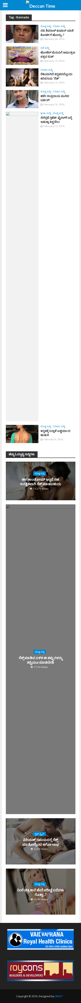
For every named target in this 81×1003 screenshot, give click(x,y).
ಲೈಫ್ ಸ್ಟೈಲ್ (39, 833)
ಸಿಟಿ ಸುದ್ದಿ (44, 47)
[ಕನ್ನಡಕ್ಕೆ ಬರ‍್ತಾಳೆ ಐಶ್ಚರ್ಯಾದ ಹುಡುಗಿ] (22, 434)
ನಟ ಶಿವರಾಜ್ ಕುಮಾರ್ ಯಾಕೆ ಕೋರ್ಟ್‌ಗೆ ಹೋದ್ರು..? (57, 33)
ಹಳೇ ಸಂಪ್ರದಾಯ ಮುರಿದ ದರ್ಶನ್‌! (54, 98)
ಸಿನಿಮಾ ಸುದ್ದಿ (59, 26)
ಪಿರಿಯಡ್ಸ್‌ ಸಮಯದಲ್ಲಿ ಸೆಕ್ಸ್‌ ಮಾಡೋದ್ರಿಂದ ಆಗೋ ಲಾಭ (40, 841)
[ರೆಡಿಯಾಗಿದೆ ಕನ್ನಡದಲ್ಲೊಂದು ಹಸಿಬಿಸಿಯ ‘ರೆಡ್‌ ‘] (22, 77)
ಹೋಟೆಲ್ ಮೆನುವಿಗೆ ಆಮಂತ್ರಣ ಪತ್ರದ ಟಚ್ (57, 54)
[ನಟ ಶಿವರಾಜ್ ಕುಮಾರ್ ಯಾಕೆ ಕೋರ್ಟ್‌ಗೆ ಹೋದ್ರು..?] (22, 33)
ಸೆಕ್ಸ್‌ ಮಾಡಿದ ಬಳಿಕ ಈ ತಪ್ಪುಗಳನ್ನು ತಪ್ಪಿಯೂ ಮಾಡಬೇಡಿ (41, 660)
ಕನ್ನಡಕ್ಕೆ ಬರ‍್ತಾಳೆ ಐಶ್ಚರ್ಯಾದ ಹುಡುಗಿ (55, 433)
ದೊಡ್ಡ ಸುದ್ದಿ (45, 26)
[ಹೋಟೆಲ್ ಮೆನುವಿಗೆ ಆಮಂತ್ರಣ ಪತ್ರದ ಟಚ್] (22, 55)
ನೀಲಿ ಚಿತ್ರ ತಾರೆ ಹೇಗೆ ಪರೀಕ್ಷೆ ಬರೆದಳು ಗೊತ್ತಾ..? (40, 892)
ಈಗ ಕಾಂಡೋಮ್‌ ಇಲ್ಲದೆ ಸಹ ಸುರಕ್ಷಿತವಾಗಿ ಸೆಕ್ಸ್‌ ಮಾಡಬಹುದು (40, 481)
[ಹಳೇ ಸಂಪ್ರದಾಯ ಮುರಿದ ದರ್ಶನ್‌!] (22, 99)
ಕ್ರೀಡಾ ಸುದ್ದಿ (45, 113)
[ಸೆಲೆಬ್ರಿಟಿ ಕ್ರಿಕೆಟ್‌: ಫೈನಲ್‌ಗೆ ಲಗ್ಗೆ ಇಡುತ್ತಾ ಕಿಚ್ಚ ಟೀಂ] (22, 266)
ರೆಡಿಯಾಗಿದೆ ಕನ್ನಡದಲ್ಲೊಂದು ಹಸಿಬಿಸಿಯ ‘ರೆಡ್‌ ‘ (56, 76)
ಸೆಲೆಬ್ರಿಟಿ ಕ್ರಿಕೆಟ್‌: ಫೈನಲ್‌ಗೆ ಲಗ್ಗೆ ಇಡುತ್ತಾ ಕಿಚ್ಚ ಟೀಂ (56, 120)
